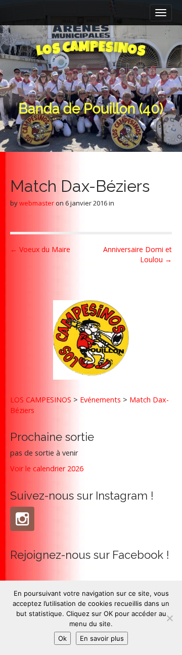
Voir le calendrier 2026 (46, 468)
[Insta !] (22, 519)
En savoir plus (102, 638)
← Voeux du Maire (40, 249)
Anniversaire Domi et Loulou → (137, 254)
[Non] (169, 618)
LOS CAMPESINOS (40, 399)
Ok (62, 638)
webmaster (36, 203)
